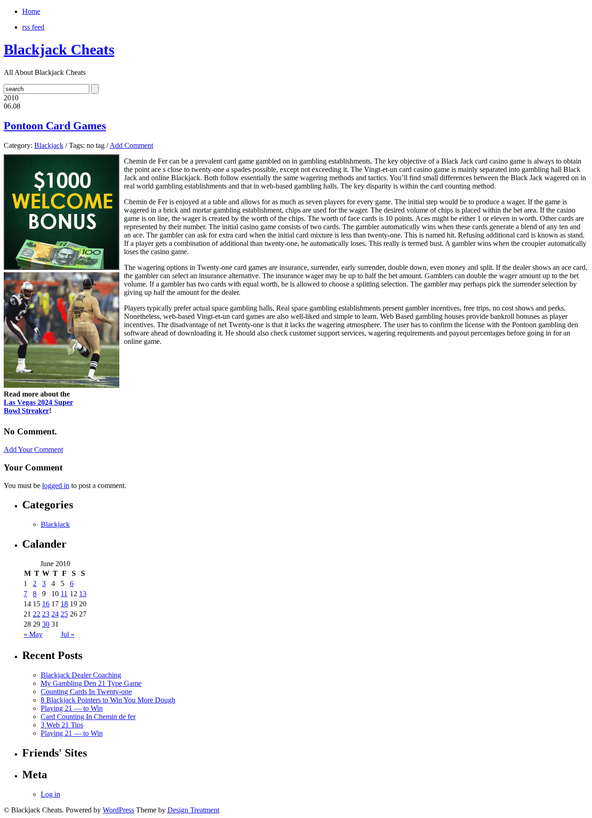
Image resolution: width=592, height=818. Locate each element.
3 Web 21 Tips (62, 725)
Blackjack (48, 145)
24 (55, 614)
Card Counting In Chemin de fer (88, 716)
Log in (50, 794)
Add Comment (131, 145)
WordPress (118, 810)
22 (36, 614)
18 (64, 604)
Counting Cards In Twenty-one (86, 692)
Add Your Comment (33, 449)
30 (45, 624)
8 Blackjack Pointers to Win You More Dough (108, 700)
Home (31, 11)
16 (45, 604)
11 (64, 594)
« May (33, 634)
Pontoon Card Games (55, 126)
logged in (55, 485)
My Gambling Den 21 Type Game (91, 683)
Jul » (67, 634)
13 (82, 594)
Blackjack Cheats (59, 49)
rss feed (33, 27)
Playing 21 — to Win (72, 708)
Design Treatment (193, 810)
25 (64, 614)
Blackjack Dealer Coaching (81, 675)
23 (45, 614)
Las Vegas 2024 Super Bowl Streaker (38, 406)
